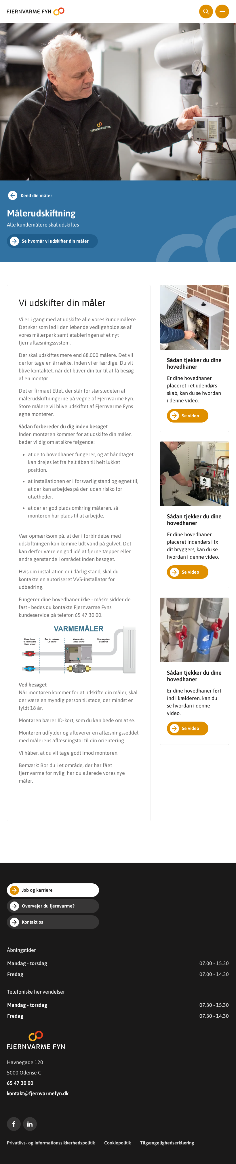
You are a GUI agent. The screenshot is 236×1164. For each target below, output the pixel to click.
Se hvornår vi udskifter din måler (55, 241)
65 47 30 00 (20, 1083)
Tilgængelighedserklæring (167, 1142)
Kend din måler (36, 195)
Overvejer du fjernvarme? (48, 905)
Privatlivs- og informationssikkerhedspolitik (51, 1142)
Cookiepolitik (117, 1142)
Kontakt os (32, 922)
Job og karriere (37, 890)
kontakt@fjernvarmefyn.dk (37, 1093)
